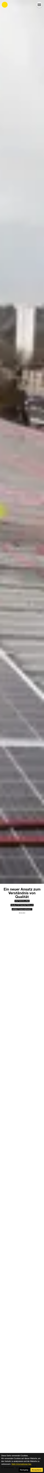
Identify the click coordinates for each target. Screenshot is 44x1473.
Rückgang (24, 1470)
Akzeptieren (37, 1470)
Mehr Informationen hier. (21, 1464)
